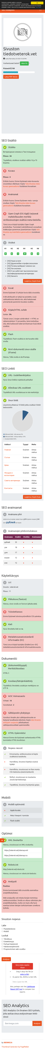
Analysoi (6, 959)
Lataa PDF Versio (11, 77)
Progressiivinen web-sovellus (14, 949)
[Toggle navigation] (40, 10)
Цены (6, 465)
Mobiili (6, 931)
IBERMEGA (8, 1042)
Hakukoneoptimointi (11, 947)
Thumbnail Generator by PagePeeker (15, 1047)
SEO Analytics (8, 10)
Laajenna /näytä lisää (32, 281)
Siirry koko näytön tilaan (22, 966)
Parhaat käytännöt (11, 944)
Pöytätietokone (9, 929)
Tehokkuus (8, 939)
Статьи (7, 457)
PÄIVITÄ (24, 63)
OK (37, 3)
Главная (7, 450)
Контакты (8, 488)
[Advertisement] (22, 106)
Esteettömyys (9, 941)
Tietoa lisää (38, 7)
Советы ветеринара (12, 480)
